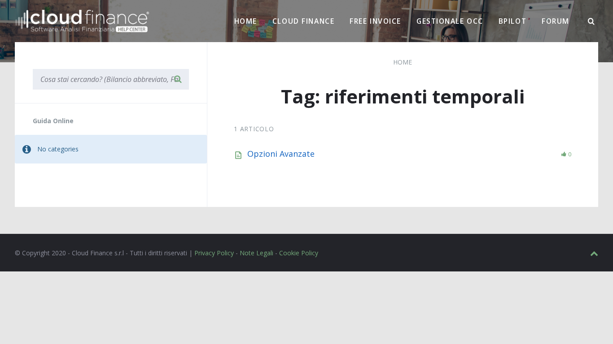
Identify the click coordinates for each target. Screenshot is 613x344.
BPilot (512, 21)
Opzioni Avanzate (281, 153)
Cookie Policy (298, 253)
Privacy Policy (214, 253)
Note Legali (256, 253)
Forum (555, 21)
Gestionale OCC (449, 21)
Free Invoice (375, 21)
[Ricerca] (591, 21)
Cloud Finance (303, 21)
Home (245, 21)
